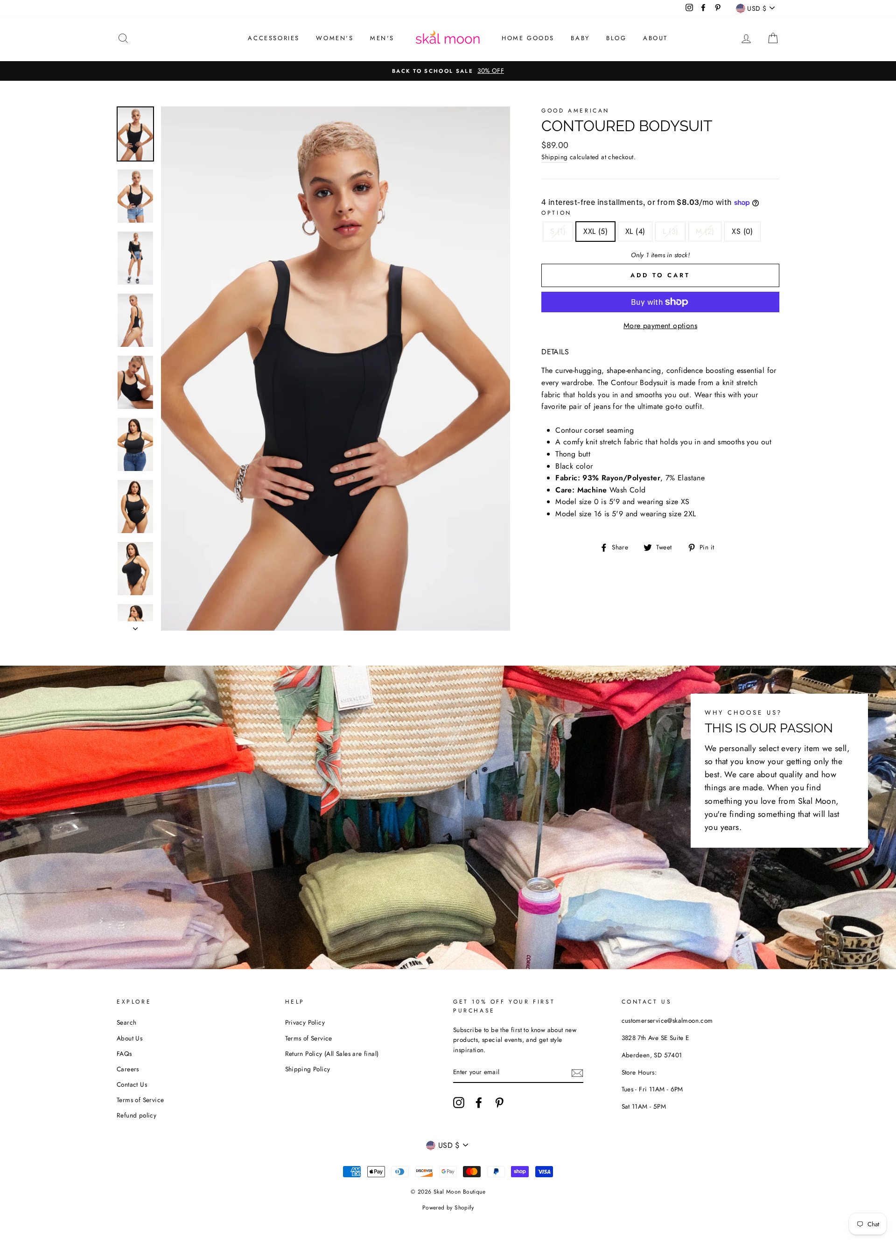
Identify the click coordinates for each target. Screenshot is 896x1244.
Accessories (274, 38)
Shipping (554, 157)
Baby (580, 38)
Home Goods (528, 38)
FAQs (124, 1053)
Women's (334, 38)
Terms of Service (140, 1099)
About (655, 38)
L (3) (670, 231)
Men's (382, 38)
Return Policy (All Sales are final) (332, 1053)
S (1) (558, 231)
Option (556, 213)
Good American (575, 110)
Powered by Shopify (448, 1207)
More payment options (660, 325)
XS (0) (742, 231)
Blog (616, 38)
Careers (128, 1069)
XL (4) (635, 231)
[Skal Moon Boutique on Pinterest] (499, 1102)
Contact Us (132, 1084)
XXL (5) (595, 231)
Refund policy (136, 1115)
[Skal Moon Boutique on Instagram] (458, 1102)
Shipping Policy (307, 1069)
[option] (448, 71)
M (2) (705, 231)
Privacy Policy (305, 1022)
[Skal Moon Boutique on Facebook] (478, 1102)
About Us (129, 1038)
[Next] (135, 626)
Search (126, 1022)
